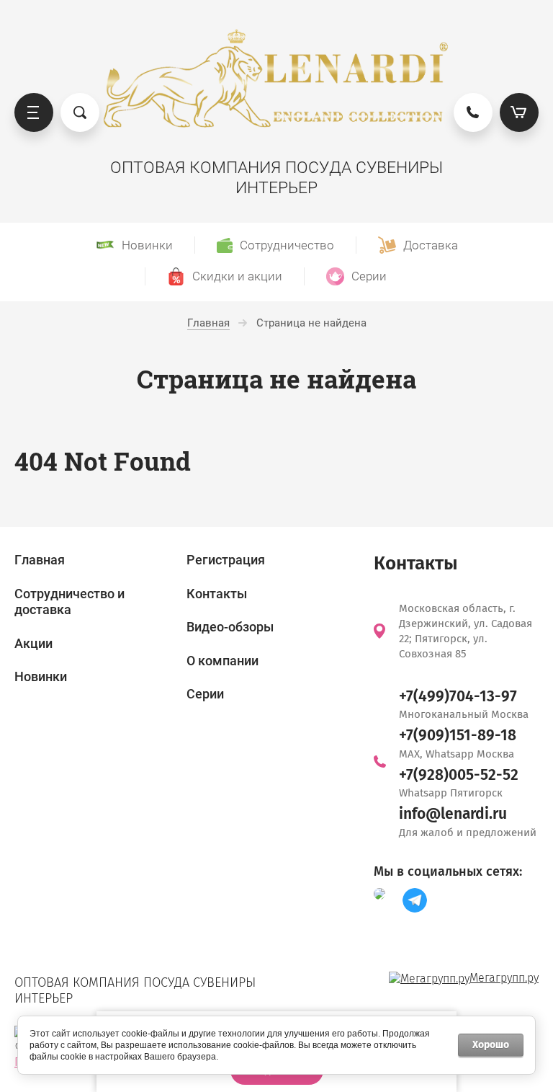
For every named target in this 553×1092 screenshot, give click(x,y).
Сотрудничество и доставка (69, 602)
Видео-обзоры (230, 626)
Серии (205, 693)
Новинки (40, 676)
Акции (33, 643)
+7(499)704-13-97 (458, 696)
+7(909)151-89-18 (457, 735)
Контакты (216, 593)
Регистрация (225, 559)
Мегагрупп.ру (504, 978)
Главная (39, 559)
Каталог (33, 112)
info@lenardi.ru (453, 813)
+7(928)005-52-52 (458, 774)
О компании (222, 660)
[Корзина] (519, 112)
